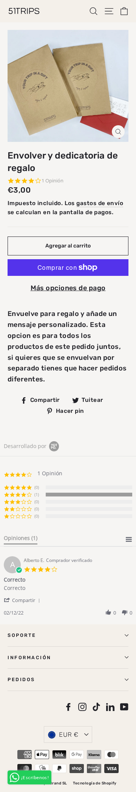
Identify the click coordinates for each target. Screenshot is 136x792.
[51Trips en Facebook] (68, 706)
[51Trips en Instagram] (82, 706)
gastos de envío (99, 203)
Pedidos (21, 679)
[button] (23, 600)
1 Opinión (52, 180)
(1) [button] (36, 494)
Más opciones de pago (68, 288)
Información (29, 657)
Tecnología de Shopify (94, 783)
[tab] (20, 540)
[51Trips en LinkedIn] (110, 706)
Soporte (22, 635)
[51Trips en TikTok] (96, 706)
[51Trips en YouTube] (124, 706)
